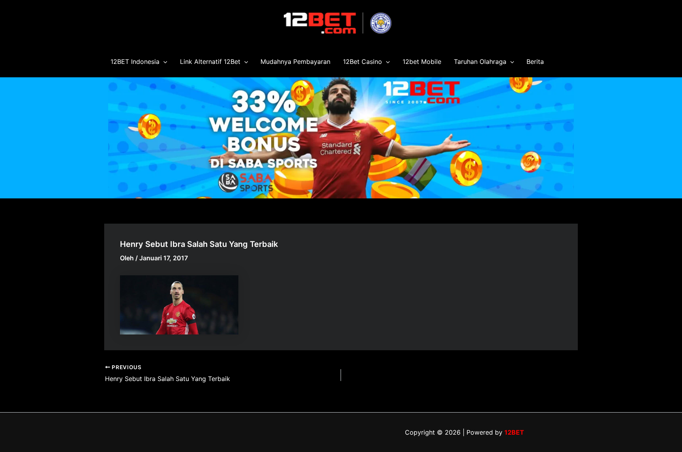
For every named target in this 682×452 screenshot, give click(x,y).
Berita (535, 61)
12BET (514, 432)
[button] (163, 61)
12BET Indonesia (135, 61)
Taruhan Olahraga (480, 61)
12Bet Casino (362, 61)
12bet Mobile (422, 61)
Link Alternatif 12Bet (210, 61)
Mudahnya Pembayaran (295, 61)
